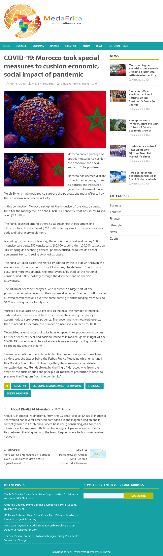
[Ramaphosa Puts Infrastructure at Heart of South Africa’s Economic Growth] (118, 128)
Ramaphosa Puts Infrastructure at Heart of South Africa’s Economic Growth (144, 125)
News (99, 46)
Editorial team (118, 46)
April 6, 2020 (18, 83)
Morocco (94, 386)
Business (21, 46)
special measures (17, 393)
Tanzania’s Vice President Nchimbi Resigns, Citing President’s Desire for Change (142, 98)
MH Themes (104, 552)
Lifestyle (70, 46)
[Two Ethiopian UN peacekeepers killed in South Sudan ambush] (118, 180)
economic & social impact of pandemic (57, 386)
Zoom (86, 46)
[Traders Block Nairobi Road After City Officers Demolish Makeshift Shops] (118, 154)
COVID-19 (20, 386)
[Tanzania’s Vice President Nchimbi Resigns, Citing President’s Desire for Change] (118, 99)
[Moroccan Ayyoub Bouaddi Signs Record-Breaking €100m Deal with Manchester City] (118, 73)
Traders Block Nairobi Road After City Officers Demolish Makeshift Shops (142, 151)
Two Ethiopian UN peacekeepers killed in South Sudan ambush (142, 176)
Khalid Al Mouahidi (43, 83)
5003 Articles (63, 409)
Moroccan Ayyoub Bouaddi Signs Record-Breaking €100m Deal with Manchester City (143, 70)
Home (6, 46)
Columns (38, 46)
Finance (54, 46)
